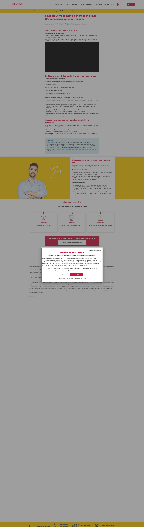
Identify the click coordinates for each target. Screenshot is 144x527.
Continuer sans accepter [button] (94, 250)
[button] (76, 274)
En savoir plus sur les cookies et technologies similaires (72, 278)
